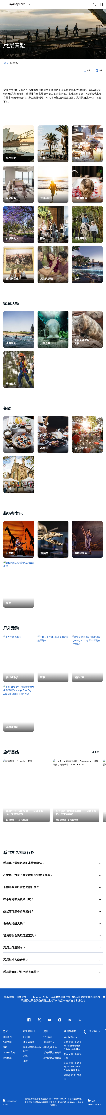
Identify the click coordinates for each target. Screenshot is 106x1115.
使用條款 (7, 1057)
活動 (25, 1056)
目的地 (26, 1037)
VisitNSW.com (71, 1037)
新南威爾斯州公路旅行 (32, 1049)
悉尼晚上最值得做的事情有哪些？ (24, 863)
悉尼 (5, 1031)
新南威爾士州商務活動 (73, 1056)
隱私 (5, 1047)
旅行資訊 (47, 1037)
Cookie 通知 (9, 1052)
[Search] (94, 5)
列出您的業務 (50, 1047)
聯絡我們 (7, 1037)
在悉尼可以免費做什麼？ (18, 899)
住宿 (25, 1061)
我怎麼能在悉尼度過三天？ (19, 935)
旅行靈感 (51, 752)
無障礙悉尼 (49, 1042)
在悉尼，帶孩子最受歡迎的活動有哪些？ (28, 875)
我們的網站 (70, 1031)
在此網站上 (29, 1031)
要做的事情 (28, 1042)
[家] (17, 4)
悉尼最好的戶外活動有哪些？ (21, 972)
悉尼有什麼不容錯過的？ (18, 911)
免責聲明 (7, 1042)
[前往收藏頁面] (101, 4)
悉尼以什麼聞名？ (14, 947)
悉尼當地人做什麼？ (15, 959)
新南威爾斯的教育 (52, 1057)
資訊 (45, 1031)
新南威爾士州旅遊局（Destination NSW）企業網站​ (73, 1046)
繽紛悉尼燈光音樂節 (73, 1077)
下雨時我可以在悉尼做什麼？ (21, 887)
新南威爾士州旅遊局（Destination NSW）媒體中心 (73, 1066)
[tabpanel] (53, 29)
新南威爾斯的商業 (52, 1052)
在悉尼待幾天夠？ (14, 923)
